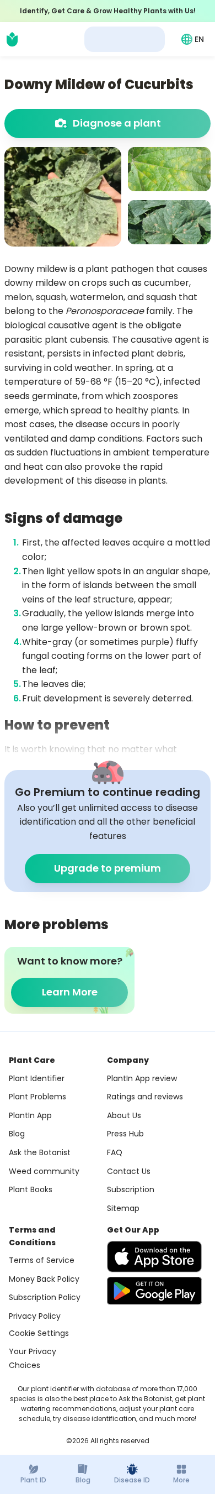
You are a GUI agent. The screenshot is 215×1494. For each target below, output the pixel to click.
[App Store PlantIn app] (154, 1256)
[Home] (12, 39)
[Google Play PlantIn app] (154, 1290)
